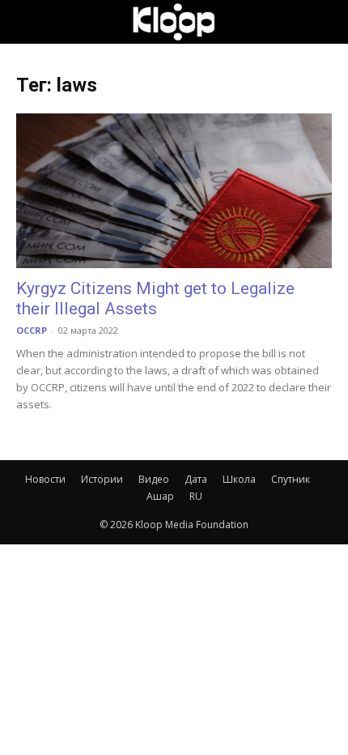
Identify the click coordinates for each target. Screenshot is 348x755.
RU (195, 496)
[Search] (325, 22)
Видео (153, 479)
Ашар (160, 496)
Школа (239, 479)
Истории (102, 479)
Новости (45, 479)
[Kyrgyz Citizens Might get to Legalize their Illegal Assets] (174, 190)
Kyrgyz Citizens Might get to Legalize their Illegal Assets (155, 298)
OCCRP (31, 330)
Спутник (290, 479)
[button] (27, 22)
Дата (196, 479)
